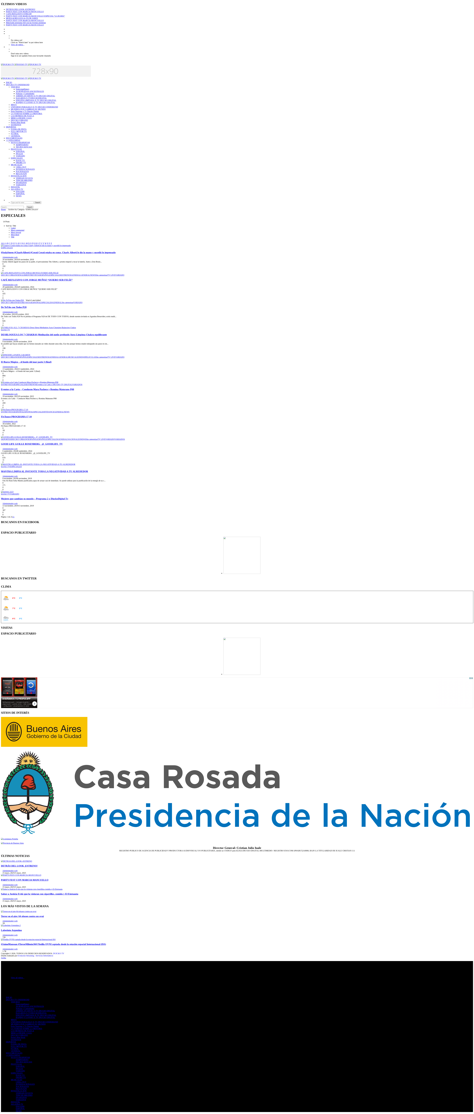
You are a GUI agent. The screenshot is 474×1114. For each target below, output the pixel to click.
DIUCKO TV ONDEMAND (17, 85)
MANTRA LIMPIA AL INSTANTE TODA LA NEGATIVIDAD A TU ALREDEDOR (44, 471)
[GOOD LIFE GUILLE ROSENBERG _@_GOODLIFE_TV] (27, 437)
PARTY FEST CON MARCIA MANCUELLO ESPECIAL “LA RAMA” (35, 16)
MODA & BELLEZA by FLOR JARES (22, 18)
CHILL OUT (21, 167)
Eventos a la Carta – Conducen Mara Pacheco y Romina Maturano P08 (37, 389)
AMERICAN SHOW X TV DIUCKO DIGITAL (35, 96)
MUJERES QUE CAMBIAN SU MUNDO (28, 109)
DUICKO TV (58, 953)
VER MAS (15, 87)
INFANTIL (15, 187)
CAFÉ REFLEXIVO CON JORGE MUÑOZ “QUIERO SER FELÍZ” (37, 280)
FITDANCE (49, 412)
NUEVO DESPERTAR (20, 142)
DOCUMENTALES (14, 138)
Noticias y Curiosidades (25, 94)
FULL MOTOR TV (19, 131)
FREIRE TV (21, 162)
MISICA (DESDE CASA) (21, 118)
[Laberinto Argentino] (11, 925)
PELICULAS (90, 357)
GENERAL (15, 136)
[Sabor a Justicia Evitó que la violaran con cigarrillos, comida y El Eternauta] (31, 889)
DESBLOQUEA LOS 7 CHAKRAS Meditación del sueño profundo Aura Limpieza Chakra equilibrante (54, 334)
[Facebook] (6, 29)
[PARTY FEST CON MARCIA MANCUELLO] (21, 875)
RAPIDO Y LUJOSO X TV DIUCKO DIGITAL (35, 102)
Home (3, 209)
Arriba (3, 958)
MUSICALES (16, 165)
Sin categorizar (101, 275)
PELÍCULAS (16, 149)
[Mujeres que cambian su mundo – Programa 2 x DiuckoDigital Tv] (7, 492)
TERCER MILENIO (24, 180)
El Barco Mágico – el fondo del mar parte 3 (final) (26, 362)
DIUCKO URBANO (19, 120)
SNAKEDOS (21, 182)
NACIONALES (22, 171)
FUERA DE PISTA (19, 129)
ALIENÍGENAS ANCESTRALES (30, 91)
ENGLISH (20, 191)
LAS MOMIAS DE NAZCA (22, 116)
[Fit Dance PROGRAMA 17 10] (14, 410)
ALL (3, 243)
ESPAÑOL (20, 151)
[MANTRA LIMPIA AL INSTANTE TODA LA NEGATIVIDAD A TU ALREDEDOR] (38, 464)
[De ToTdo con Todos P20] (12, 300)
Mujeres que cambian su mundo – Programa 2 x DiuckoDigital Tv (34, 498)
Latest (13, 228)
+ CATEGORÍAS (13, 140)
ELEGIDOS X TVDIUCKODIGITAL (31, 98)
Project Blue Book (18, 122)
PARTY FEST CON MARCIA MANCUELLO (25, 12)
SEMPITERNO (22, 145)
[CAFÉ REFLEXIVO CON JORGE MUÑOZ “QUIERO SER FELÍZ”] (30, 273)
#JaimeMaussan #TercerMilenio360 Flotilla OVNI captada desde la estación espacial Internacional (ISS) (53, 944)
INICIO (9, 82)
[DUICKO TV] (21, 64)
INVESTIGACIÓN (19, 176)
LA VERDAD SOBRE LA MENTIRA (26, 114)
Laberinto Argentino (11, 930)
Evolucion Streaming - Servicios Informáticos (35, 956)
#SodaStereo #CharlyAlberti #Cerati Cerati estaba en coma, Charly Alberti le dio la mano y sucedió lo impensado (58, 252)
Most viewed (16, 232)
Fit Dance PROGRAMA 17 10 (16, 416)
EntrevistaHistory (22, 89)
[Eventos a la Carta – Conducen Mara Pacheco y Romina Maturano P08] (29, 382)
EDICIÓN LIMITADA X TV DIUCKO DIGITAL (36, 100)
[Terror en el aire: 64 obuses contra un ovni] (18, 911)
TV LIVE (111, 275)
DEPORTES (11, 127)
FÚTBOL (15, 134)
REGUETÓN (21, 174)
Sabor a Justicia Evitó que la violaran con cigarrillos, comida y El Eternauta (39, 894)
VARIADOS (21, 185)
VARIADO (20, 156)
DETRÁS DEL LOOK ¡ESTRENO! (20, 9)
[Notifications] (6, 47)
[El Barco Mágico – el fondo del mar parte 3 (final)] (15, 355)
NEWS (18, 196)
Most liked (15, 235)
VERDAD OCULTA (24, 178)
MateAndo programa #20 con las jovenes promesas (26, 23)
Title (12, 237)
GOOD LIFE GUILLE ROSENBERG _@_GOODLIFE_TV (32, 444)
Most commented (17, 230)
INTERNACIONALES (25, 169)
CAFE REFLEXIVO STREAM (18, 14)
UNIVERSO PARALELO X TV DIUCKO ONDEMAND (34, 107)
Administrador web (10, 257)
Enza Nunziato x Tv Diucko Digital (25, 111)
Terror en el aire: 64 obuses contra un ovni (22, 916)
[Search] (6, 200)
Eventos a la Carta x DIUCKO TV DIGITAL (54, 384)
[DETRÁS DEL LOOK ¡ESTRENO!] (16, 861)
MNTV (14, 105)
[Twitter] (6, 31)
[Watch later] (6, 33)
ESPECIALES (17, 158)
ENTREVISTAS (33, 275)
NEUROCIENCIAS (24, 147)
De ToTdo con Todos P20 (14, 307)
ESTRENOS (16, 125)
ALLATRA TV (17, 189)
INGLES (19, 154)
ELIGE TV (20, 160)
